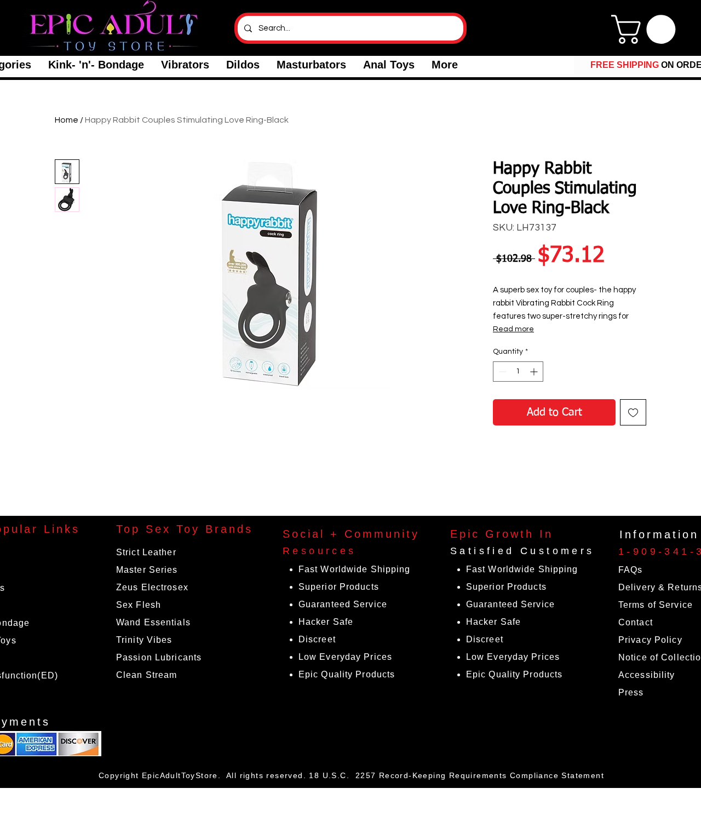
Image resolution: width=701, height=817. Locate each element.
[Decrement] (501, 371)
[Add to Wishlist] (633, 412)
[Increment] (535, 371)
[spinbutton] (518, 371)
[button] (95, 65)
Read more (513, 329)
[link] (646, 29)
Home (66, 120)
